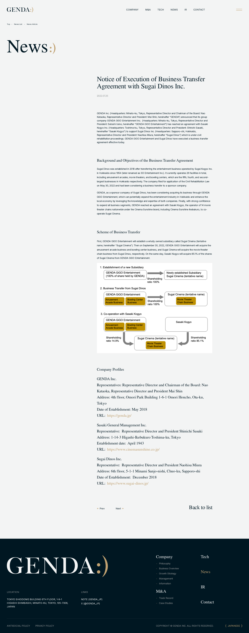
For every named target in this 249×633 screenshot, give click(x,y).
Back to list (200, 508)
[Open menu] (239, 9)
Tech (205, 557)
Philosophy (165, 563)
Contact (207, 602)
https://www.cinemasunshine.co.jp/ (133, 450)
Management (166, 578)
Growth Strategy (167, 573)
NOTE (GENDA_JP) (91, 599)
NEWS (174, 9)
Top (8, 24)
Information (165, 583)
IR (185, 9)
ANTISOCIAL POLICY (18, 625)
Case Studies (166, 603)
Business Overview (169, 568)
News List (18, 24)
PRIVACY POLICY (44, 625)
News (205, 572)
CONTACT (199, 9)
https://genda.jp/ (119, 416)
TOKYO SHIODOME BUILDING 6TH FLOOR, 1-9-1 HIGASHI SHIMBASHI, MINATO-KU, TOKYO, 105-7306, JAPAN (37, 603)
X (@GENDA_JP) (90, 603)
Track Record (166, 598)
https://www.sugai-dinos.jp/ (127, 484)
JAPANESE (234, 625)
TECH (160, 9)
